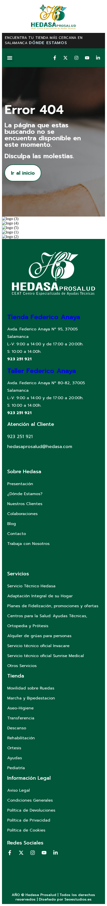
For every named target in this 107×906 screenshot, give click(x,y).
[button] (10, 58)
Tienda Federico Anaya (43, 317)
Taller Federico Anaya (41, 371)
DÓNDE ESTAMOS (48, 43)
